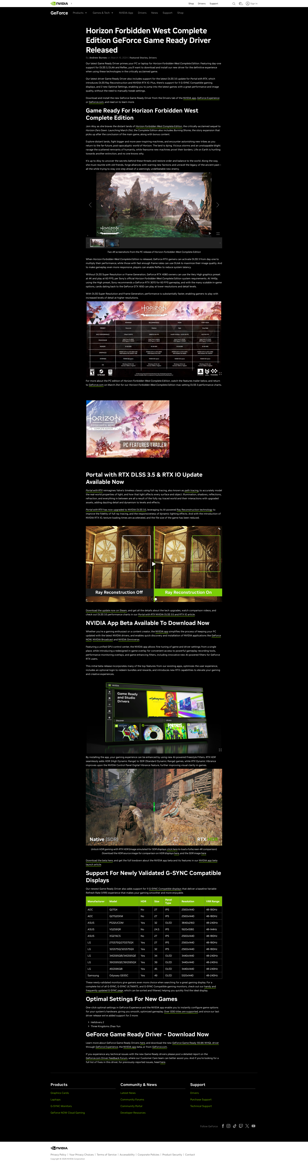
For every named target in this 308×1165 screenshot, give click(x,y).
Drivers (142, 12)
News (154, 12)
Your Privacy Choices (81, 1154)
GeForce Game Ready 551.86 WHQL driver (195, 1042)
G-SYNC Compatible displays (165, 888)
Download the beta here (99, 860)
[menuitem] (79, 3)
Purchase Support (201, 1099)
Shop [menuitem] (191, 3)
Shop (180, 12)
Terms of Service (107, 1154)
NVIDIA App (126, 12)
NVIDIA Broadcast (103, 639)
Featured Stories (139, 57)
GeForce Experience (208, 97)
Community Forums (132, 1099)
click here (172, 849)
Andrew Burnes (98, 57)
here (176, 853)
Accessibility (127, 1154)
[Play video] (128, 429)
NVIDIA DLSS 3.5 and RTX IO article (166, 614)
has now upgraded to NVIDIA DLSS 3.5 (116, 509)
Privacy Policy (58, 1154)
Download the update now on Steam (106, 610)
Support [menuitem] (214, 3)
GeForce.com (96, 101)
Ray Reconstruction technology (194, 509)
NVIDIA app (189, 97)
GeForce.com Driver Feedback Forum (106, 1058)
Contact (190, 1154)
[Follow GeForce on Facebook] (223, 1126)
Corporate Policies (148, 1154)
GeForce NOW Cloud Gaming (68, 1112)
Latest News (128, 1092)
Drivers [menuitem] (201, 3)
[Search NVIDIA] (234, 2)
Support (167, 12)
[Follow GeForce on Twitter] (247, 1126)
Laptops (55, 1099)
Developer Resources (132, 1112)
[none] (234, 2)
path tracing (191, 490)
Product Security (172, 1154)
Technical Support (201, 1106)
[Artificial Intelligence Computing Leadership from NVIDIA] (59, 3)
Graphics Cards (60, 1092)
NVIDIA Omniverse (128, 639)
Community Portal (131, 1106)
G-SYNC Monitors (61, 1106)
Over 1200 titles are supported (181, 1011)
